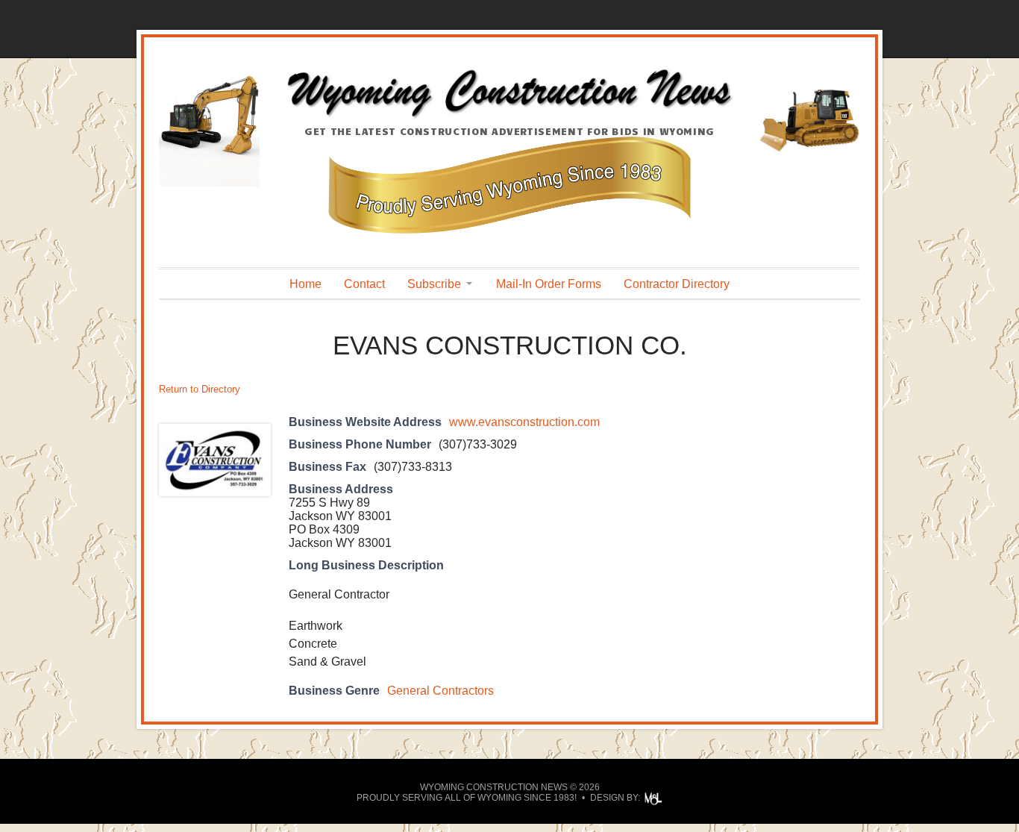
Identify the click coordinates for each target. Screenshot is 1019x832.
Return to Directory (199, 389)
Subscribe (434, 284)
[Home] (509, 116)
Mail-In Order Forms (548, 284)
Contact (364, 284)
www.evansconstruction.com (524, 422)
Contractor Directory (677, 284)
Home (305, 284)
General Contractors (440, 690)
